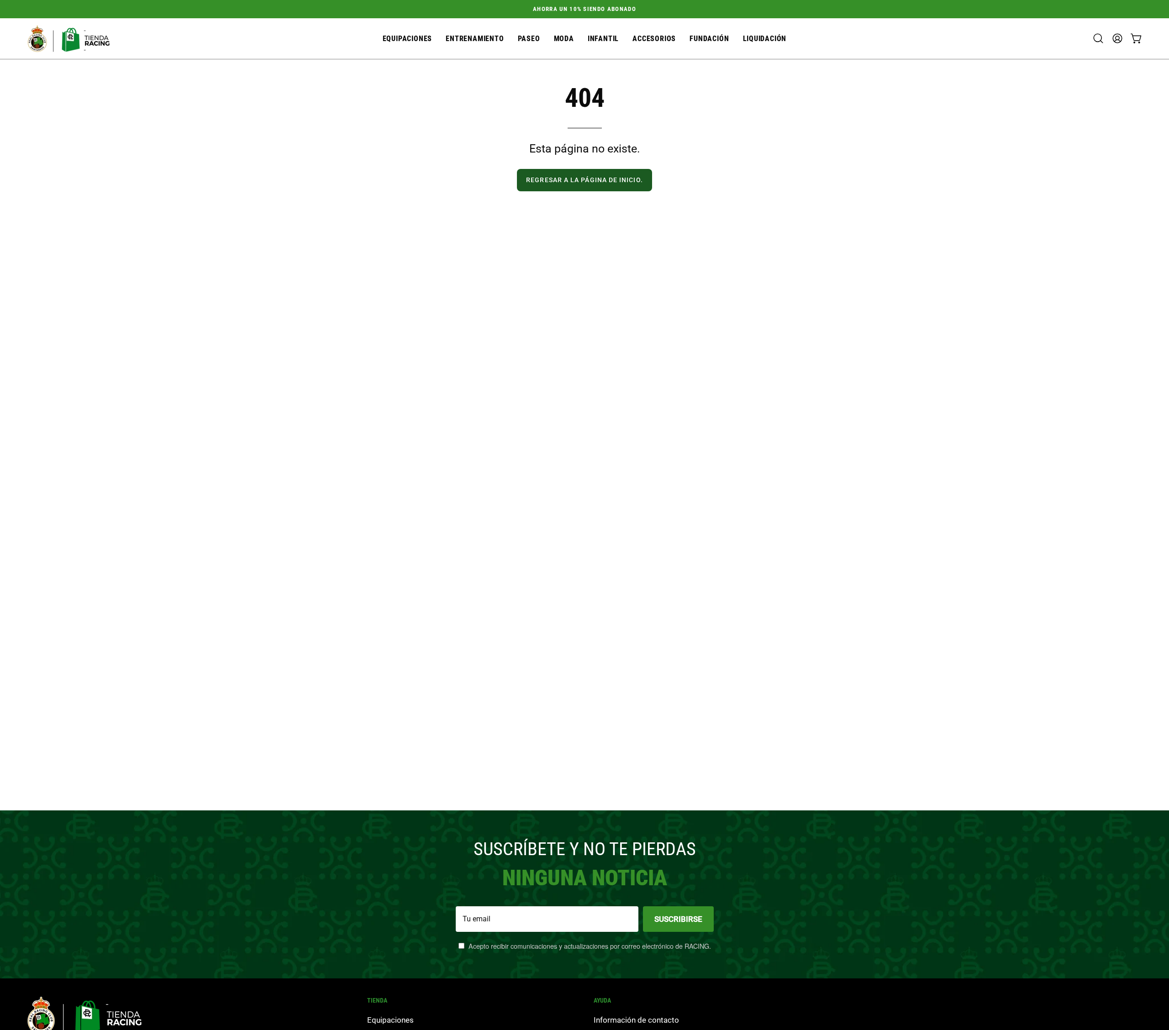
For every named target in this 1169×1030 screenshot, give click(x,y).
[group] (584, 9)
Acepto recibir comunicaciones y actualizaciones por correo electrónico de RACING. (589, 946)
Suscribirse (678, 919)
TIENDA (377, 1000)
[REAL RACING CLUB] (68, 38)
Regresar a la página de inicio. (584, 180)
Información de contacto (636, 1020)
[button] (654, 38)
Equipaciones (390, 1020)
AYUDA (602, 1000)
